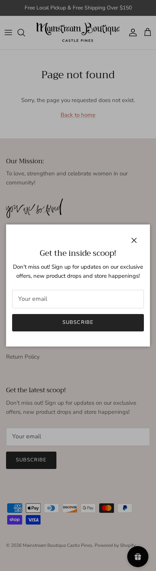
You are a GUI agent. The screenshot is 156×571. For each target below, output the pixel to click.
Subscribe (77, 322)
